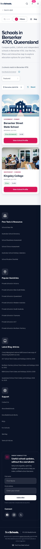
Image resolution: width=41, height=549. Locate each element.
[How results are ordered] (19, 71)
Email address (9, 486)
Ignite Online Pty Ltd (26, 536)
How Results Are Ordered (9, 72)
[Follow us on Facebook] (7, 514)
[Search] (26, 3)
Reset (33, 87)
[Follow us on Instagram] (14, 514)
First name (8, 476)
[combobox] (11, 78)
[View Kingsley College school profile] (20, 170)
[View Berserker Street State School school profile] (20, 120)
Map (35, 19)
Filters (20, 19)
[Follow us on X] (20, 514)
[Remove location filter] (21, 87)
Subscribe (20, 498)
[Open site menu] (38, 3)
